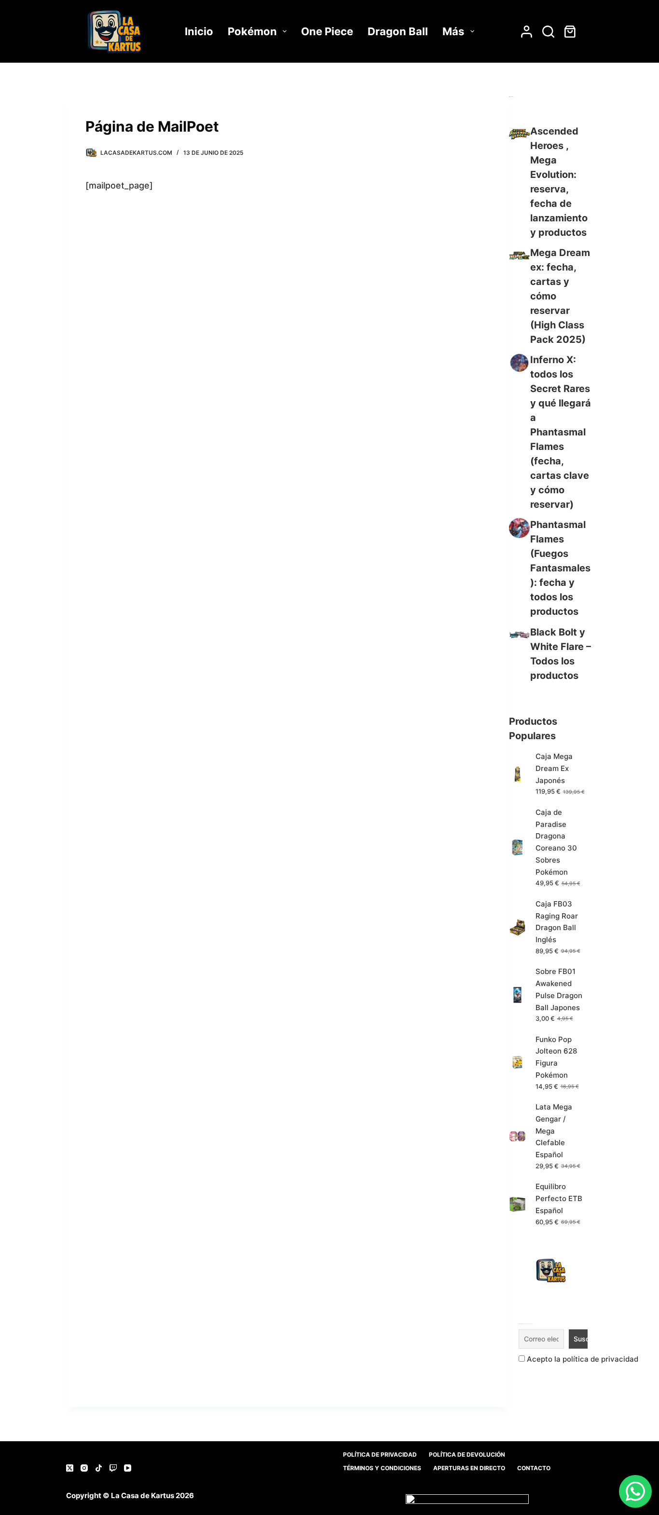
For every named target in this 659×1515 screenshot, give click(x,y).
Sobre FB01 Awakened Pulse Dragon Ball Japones (558, 989)
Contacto (533, 1468)
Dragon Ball (398, 31)
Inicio (199, 31)
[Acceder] (527, 32)
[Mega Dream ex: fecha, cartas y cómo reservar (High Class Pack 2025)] (519, 255)
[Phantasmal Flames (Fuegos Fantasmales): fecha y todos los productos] (519, 527)
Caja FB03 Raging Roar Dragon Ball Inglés (556, 921)
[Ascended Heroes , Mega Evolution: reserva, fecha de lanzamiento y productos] (519, 134)
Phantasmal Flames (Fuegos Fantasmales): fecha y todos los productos (560, 568)
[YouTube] (127, 1468)
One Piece (327, 31)
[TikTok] (98, 1468)
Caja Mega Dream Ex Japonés (554, 768)
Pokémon (252, 31)
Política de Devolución (467, 1454)
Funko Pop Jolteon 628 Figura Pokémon (556, 1057)
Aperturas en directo (469, 1468)
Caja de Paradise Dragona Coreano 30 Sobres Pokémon (556, 842)
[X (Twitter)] (69, 1468)
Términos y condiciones (382, 1468)
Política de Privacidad (380, 1454)
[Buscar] (548, 32)
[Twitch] (113, 1468)
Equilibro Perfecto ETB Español (558, 1198)
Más (453, 31)
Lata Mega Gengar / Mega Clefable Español (553, 1130)
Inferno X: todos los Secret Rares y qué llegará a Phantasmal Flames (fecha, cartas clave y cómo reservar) (560, 432)
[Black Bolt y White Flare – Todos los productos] (519, 635)
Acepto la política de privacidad (581, 1359)
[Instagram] (84, 1468)
